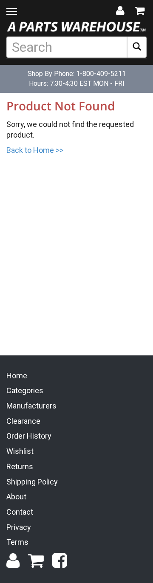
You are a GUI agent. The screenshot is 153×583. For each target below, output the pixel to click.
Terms (17, 542)
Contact (19, 511)
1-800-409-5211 (101, 74)
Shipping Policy (32, 481)
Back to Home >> (34, 150)
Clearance (23, 421)
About (16, 496)
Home (16, 375)
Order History (28, 435)
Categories (24, 390)
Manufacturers (31, 405)
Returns (19, 466)
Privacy (18, 527)
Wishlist (20, 451)
